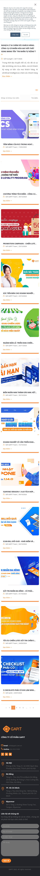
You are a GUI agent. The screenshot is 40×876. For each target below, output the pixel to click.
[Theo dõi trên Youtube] (10, 754)
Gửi (5, 860)
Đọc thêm (6, 76)
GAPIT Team (12, 147)
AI (2, 54)
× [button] (35, 4)
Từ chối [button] (25, 35)
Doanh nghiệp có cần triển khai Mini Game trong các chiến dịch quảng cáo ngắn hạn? (18, 442)
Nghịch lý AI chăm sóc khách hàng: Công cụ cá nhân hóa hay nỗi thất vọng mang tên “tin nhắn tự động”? (18, 48)
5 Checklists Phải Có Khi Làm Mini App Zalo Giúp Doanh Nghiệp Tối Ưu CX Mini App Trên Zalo (19, 690)
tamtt (10, 693)
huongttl (10, 59)
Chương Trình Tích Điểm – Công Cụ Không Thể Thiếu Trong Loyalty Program (19, 194)
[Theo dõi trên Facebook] (2, 754)
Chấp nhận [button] (15, 35)
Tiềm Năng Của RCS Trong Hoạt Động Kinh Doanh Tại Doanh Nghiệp (17, 144)
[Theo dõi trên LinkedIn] (6, 754)
